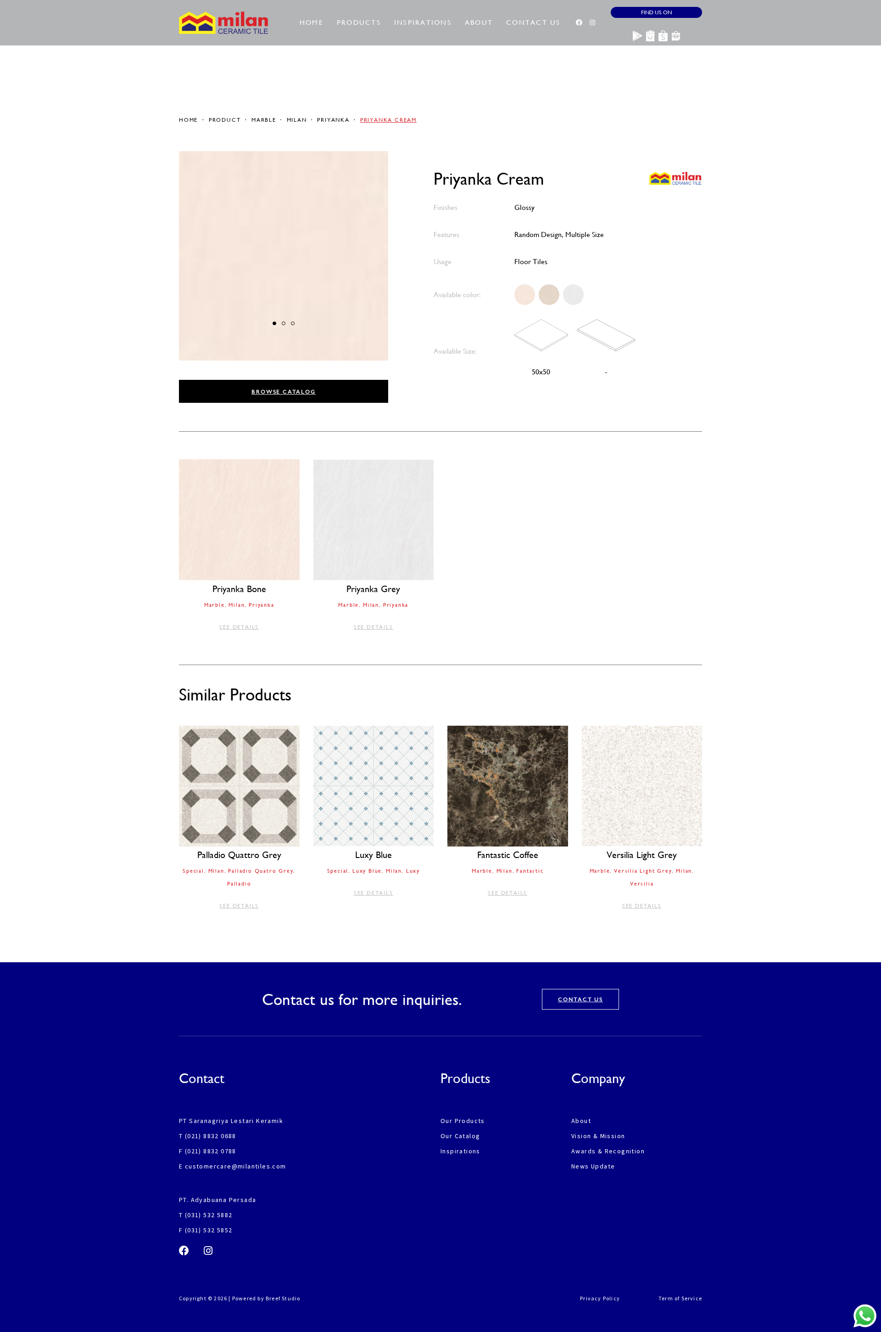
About (479, 22)
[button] (274, 323)
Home (311, 22)
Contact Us (533, 22)
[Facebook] (579, 22)
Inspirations (423, 22)
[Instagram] (592, 22)
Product (225, 120)
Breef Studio (283, 1298)
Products (359, 22)
